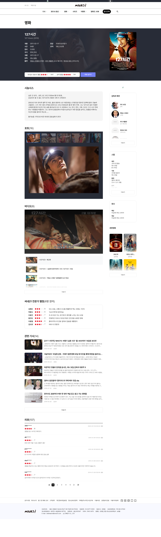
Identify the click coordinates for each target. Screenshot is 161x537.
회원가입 (33, 5)
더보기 (64, 292)
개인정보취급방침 (61, 500)
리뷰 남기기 (88, 74)
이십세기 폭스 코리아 (118, 213)
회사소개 (34, 500)
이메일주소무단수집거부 (86, 500)
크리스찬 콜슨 (116, 163)
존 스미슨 (114, 168)
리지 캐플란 (49, 61)
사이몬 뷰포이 (116, 173)
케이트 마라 (68, 61)
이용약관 (97, 500)
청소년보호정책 (72, 500)
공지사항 (27, 500)
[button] (99, 139)
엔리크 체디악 (116, 180)
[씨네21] (80, 5)
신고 (102, 426)
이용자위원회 (115, 500)
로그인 (27, 5)
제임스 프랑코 (35, 61)
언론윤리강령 (105, 500)
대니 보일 (33, 58)
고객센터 (52, 500)
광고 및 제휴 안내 (43, 500)
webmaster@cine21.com (53, 513)
